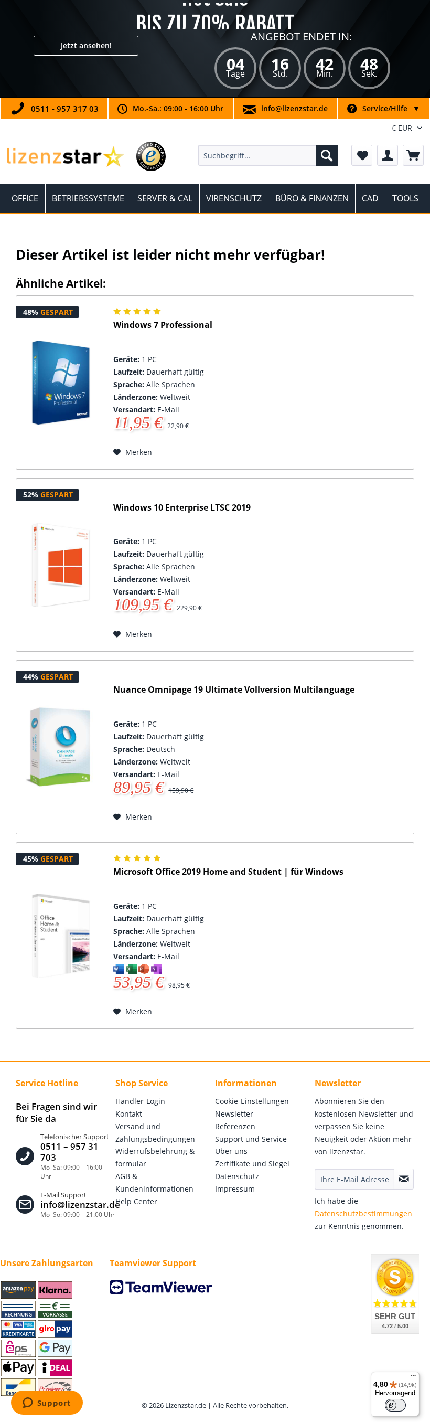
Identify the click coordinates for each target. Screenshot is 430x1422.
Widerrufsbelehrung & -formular (157, 1157)
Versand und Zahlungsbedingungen (155, 1132)
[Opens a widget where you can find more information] (46, 1404)
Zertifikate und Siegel (252, 1164)
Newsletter (234, 1114)
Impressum (235, 1189)
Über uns (231, 1151)
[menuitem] (268, 155)
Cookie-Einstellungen (252, 1101)
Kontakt (128, 1114)
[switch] (395, 1405)
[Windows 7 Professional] (61, 382)
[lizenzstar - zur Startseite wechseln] (64, 158)
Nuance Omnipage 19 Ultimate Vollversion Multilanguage (233, 689)
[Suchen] (327, 155)
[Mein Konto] (387, 155)
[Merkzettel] (361, 155)
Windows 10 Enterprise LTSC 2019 (182, 507)
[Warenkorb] (413, 155)
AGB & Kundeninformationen (154, 1182)
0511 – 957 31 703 (69, 1152)
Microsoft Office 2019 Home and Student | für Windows (228, 871)
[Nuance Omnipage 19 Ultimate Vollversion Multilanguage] (61, 747)
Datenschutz (237, 1176)
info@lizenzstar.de (294, 108)
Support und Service (251, 1139)
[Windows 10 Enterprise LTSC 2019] (61, 565)
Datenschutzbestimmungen (363, 1213)
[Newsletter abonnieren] (404, 1179)
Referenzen (235, 1126)
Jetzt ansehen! (86, 45)
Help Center (136, 1201)
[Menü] (413, 1378)
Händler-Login (140, 1101)
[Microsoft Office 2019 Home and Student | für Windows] (61, 935)
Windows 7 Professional (162, 325)
